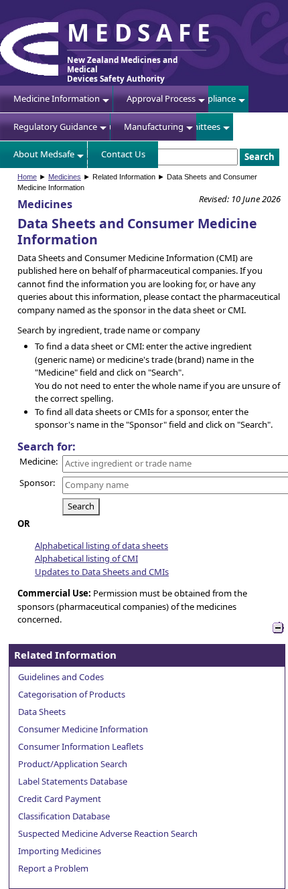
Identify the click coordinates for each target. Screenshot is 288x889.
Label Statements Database (72, 781)
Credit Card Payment (59, 799)
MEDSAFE (141, 32)
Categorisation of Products (71, 694)
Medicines (64, 177)
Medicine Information (56, 98)
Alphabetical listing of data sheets (101, 546)
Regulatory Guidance (55, 126)
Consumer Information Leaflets (80, 746)
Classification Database (64, 816)
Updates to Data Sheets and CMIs (102, 572)
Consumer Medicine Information (83, 729)
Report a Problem (53, 868)
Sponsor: (37, 483)
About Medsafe (43, 154)
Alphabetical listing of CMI (86, 558)
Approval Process (161, 98)
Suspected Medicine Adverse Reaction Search (108, 833)
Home (27, 177)
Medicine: (38, 461)
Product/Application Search (72, 764)
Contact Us (123, 154)
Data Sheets (42, 712)
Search (81, 506)
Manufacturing (154, 126)
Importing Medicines (59, 851)
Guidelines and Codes (61, 677)
